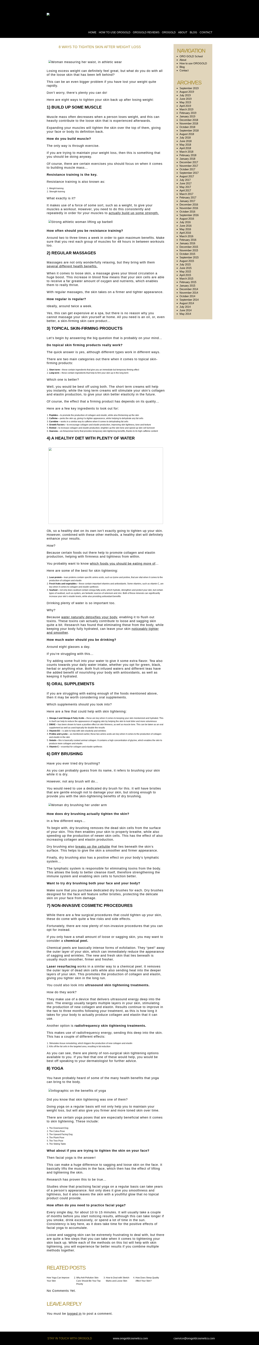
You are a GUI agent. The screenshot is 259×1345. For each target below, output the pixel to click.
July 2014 (185, 306)
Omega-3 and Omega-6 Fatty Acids (66, 718)
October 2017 (187, 169)
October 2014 (187, 296)
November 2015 (189, 250)
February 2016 (188, 239)
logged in (74, 1313)
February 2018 (188, 155)
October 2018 (187, 126)
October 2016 (187, 211)
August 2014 (187, 303)
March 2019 (186, 109)
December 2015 (189, 246)
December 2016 (189, 204)
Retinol (52, 428)
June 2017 (186, 183)
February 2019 (188, 112)
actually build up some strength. (134, 213)
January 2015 (187, 285)
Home (92, 32)
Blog (193, 32)
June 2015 (186, 267)
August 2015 (187, 260)
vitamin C (154, 583)
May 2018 (185, 144)
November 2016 (189, 208)
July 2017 (185, 179)
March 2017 (186, 193)
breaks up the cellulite (92, 846)
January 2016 (187, 243)
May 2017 (185, 186)
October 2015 (187, 253)
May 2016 (185, 229)
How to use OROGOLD (114, 32)
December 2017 (189, 162)
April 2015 (185, 275)
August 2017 (187, 176)
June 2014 (186, 310)
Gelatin (52, 740)
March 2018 (186, 151)
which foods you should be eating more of (122, 563)
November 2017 (189, 165)
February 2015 (188, 282)
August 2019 (187, 91)
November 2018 (189, 123)
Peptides (53, 415)
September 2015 (189, 257)
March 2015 (186, 278)
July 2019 (185, 95)
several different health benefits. (72, 266)
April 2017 (185, 190)
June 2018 (186, 141)
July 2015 (185, 264)
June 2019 (186, 98)
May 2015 (185, 271)
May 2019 (185, 102)
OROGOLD (169, 32)
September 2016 (189, 215)
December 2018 (189, 119)
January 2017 (187, 200)
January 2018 (187, 158)
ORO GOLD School (191, 56)
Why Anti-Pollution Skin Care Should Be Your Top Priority (88, 1280)
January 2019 (187, 116)
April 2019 (185, 105)
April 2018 (185, 148)
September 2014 (189, 299)
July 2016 (185, 222)
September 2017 (189, 172)
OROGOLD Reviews (146, 32)
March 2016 (186, 236)
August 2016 (187, 218)
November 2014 (189, 292)
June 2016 (186, 225)
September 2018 (189, 130)
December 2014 (189, 289)
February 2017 (188, 197)
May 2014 (185, 313)
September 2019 (189, 88)
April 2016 (185, 232)
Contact (206, 32)
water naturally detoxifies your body (89, 617)
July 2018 (185, 137)
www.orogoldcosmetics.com (130, 1338)
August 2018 (187, 134)
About (182, 32)
